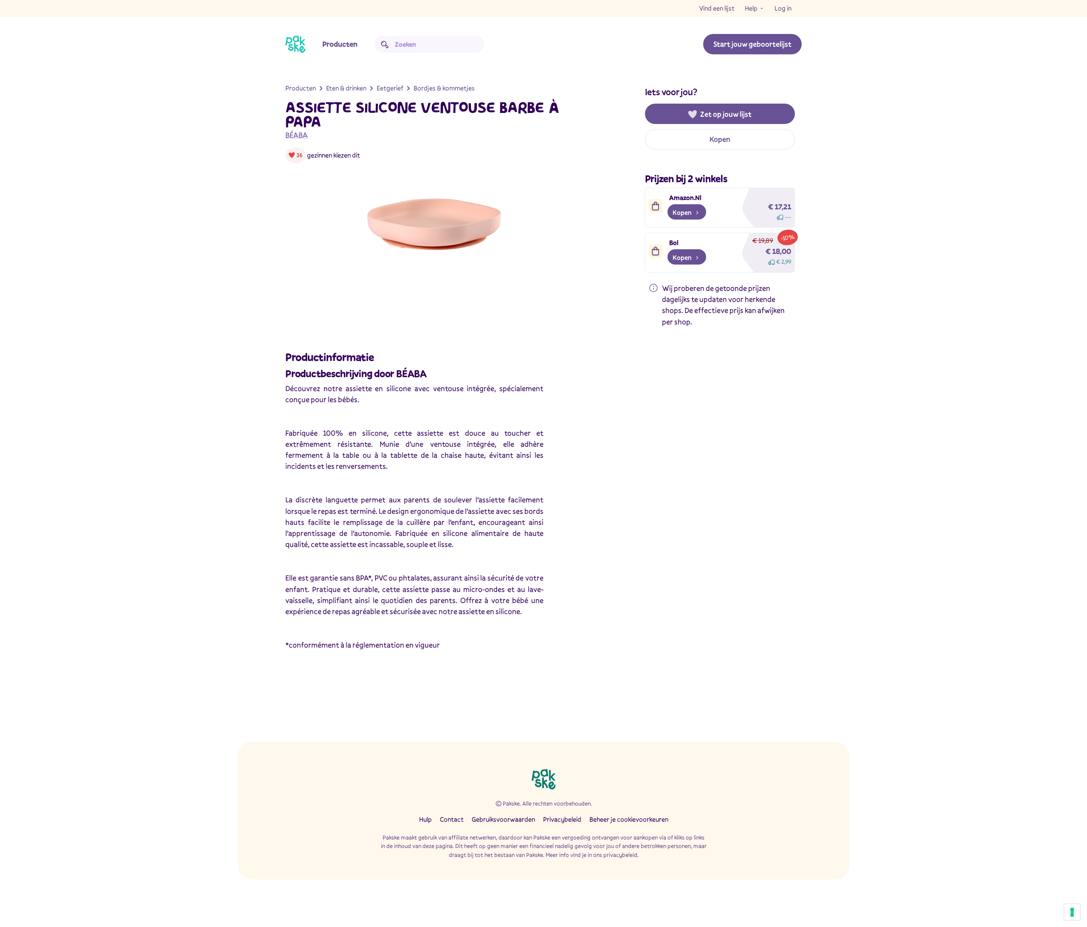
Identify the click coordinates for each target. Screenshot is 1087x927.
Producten (340, 44)
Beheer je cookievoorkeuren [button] (628, 819)
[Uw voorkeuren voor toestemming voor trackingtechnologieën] (1072, 912)
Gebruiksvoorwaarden (503, 819)
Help (751, 8)
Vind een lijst (717, 8)
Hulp (425, 819)
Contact (452, 819)
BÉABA (296, 135)
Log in (782, 8)
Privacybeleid (562, 819)
